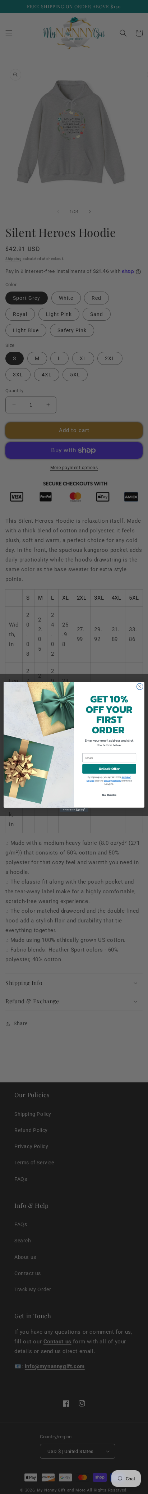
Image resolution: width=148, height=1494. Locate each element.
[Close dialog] (140, 686)
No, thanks (109, 795)
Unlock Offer (109, 769)
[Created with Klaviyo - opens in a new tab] (74, 810)
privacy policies (112, 781)
